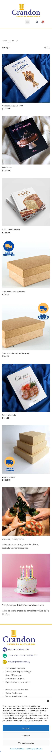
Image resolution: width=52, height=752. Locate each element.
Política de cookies (17, 748)
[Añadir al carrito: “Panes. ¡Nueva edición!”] (31, 220)
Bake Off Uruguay (13, 675)
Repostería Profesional (16, 696)
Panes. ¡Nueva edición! (11, 229)
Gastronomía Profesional (16, 689)
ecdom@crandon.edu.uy (19, 661)
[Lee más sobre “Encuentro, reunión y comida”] (31, 530)
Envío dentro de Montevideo (13, 291)
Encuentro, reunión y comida (13, 539)
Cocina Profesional (13, 693)
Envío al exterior (8, 477)
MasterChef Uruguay (15, 678)
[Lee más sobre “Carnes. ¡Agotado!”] (31, 406)
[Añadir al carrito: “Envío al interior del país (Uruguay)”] (31, 344)
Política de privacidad (34, 748)
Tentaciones (7, 168)
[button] (48, 700)
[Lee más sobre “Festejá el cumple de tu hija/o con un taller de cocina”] (31, 596)
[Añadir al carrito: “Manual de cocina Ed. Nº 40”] (31, 97)
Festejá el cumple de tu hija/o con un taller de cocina (23, 605)
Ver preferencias (26, 743)
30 (16, 40)
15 (13, 40)
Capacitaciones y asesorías (17, 682)
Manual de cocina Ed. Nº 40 (12, 106)
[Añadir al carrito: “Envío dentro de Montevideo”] (31, 282)
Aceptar (26, 728)
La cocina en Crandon (15, 668)
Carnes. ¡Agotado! (9, 415)
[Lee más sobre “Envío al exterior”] (31, 468)
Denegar (26, 735)
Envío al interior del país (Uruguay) (15, 353)
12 (9, 40)
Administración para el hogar (18, 671)
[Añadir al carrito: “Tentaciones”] (31, 159)
